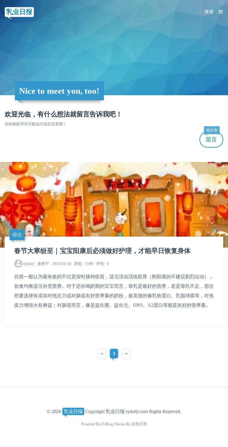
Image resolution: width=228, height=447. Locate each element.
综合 (17, 234)
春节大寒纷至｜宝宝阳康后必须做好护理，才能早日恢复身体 (102, 250)
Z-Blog (107, 424)
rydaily (29, 263)
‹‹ (101, 353)
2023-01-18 (54, 263)
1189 (83, 263)
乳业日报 (19, 11)
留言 (212, 137)
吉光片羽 (139, 424)
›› (126, 353)
